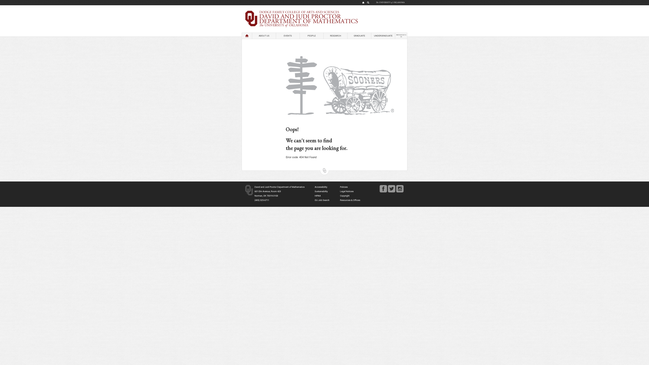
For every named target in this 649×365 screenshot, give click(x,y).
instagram (400, 187)
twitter (391, 187)
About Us (264, 35)
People (312, 35)
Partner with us (401, 36)
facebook (383, 187)
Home (247, 35)
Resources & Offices (350, 200)
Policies (344, 187)
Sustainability (321, 191)
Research (335, 35)
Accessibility (321, 187)
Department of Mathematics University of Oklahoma (324, 13)
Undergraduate (383, 35)
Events (288, 35)
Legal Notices (347, 191)
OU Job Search (322, 200)
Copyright (345, 195)
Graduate (359, 35)
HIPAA (318, 195)
